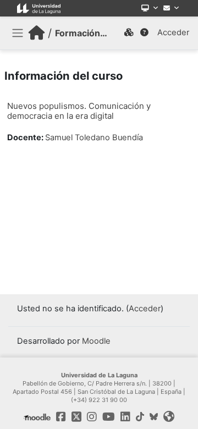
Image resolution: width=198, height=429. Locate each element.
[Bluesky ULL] (154, 417)
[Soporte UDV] (144, 33)
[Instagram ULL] (92, 417)
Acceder (173, 32)
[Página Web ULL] (39, 8)
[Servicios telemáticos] (149, 8)
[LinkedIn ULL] (125, 417)
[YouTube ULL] (108, 417)
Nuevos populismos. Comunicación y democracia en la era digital (79, 111)
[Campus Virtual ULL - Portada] (37, 33)
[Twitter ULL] (76, 417)
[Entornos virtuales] (128, 33)
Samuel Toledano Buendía (94, 137)
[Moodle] (37, 417)
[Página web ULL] (168, 417)
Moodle (96, 341)
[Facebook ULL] (61, 417)
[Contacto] (171, 8)
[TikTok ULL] (140, 417)
